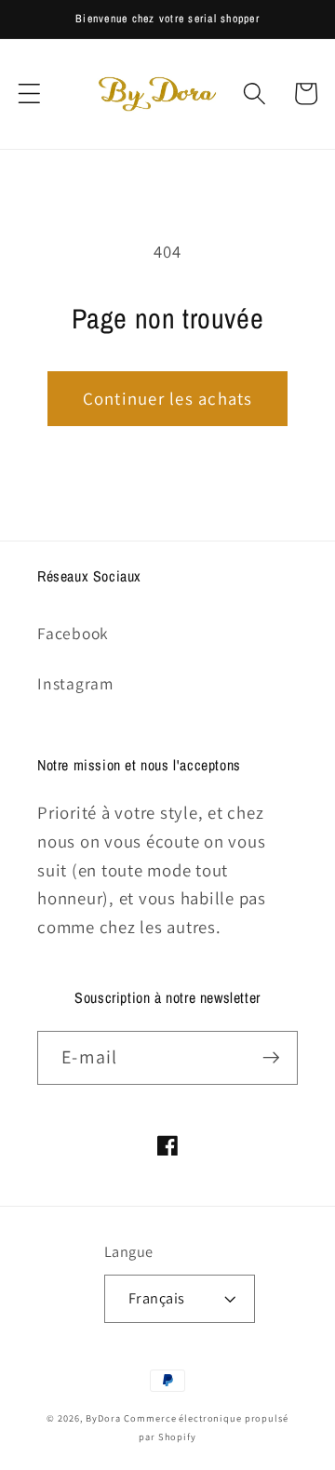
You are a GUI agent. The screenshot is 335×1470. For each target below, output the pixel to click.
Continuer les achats (168, 398)
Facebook (73, 633)
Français (156, 1298)
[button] (29, 93)
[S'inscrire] (271, 1058)
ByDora (103, 1417)
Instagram (75, 683)
